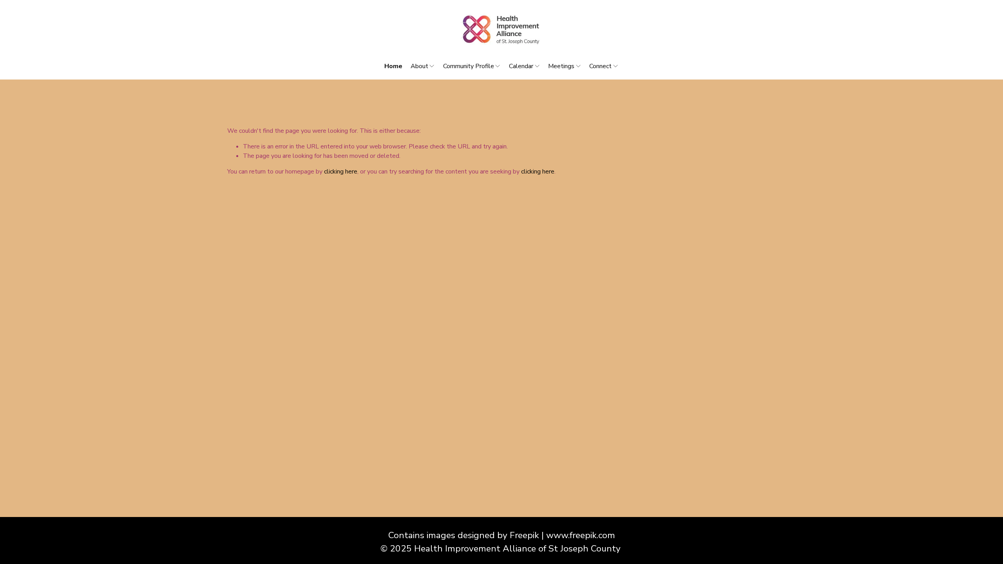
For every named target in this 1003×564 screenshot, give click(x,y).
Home (393, 66)
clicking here (340, 171)
